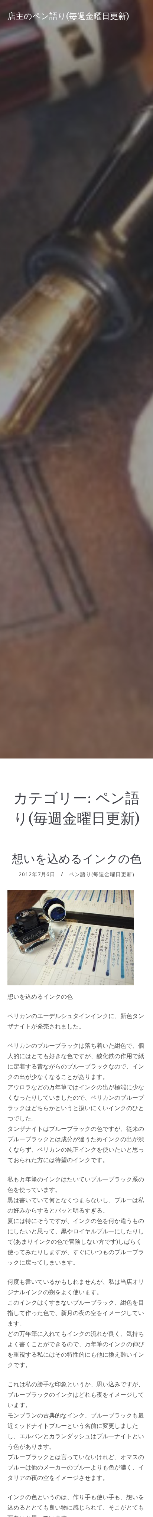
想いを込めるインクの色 (76, 859)
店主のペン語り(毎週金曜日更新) (68, 16)
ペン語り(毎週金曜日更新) (101, 874)
